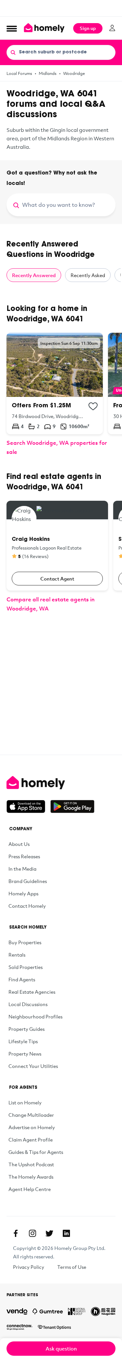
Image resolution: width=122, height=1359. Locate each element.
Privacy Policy (28, 1267)
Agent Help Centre (29, 1189)
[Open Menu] (12, 28)
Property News (24, 1053)
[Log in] (112, 28)
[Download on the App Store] (28, 806)
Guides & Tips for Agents (35, 1152)
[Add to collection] (93, 406)
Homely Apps (23, 893)
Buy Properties (24, 942)
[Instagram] (32, 1233)
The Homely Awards (30, 1176)
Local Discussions (27, 1004)
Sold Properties (25, 967)
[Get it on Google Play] (72, 806)
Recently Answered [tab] (34, 275)
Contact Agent (57, 578)
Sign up (88, 28)
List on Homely (25, 1102)
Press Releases (24, 856)
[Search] (13, 52)
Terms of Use (71, 1267)
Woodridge (74, 73)
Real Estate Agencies (31, 991)
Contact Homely (27, 906)
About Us (19, 844)
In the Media (22, 868)
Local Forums (19, 73)
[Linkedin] (66, 1233)
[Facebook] (15, 1233)
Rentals (16, 954)
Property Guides (26, 1029)
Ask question (61, 1348)
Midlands (48, 73)
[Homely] (61, 783)
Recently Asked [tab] (88, 275)
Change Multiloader (31, 1115)
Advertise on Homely (31, 1127)
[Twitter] (49, 1233)
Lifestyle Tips (23, 1041)
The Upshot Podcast (31, 1164)
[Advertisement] (61, 8)
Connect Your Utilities (33, 1066)
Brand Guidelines (27, 881)
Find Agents (21, 979)
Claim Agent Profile (30, 1139)
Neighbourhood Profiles (35, 1016)
